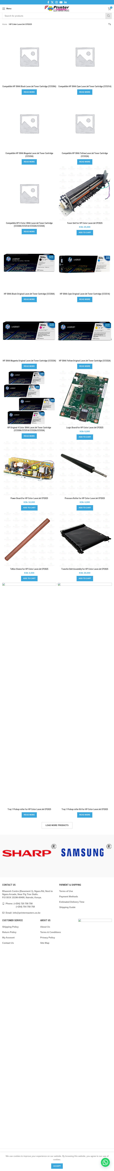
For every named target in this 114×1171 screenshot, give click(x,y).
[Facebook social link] (48, 2)
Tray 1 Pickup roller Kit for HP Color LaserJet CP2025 (85, 809)
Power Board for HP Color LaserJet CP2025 (29, 498)
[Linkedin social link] (65, 2)
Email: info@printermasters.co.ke (22, 912)
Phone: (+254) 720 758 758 (19, 903)
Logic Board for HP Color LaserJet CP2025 (84, 427)
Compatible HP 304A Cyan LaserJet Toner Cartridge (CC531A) (84, 86)
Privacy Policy (47, 937)
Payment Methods (68, 896)
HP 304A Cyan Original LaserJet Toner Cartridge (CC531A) (85, 294)
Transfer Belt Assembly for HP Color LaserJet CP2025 (84, 569)
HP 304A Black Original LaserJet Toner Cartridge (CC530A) (29, 294)
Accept (57, 1166)
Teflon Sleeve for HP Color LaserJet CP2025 (29, 569)
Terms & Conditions (50, 932)
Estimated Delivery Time (71, 902)
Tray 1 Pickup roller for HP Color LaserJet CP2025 (29, 809)
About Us (45, 927)
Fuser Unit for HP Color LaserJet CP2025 (84, 223)
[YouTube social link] (61, 2)
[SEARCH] (108, 16)
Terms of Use (66, 891)
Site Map (44, 943)
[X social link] (52, 2)
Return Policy (9, 932)
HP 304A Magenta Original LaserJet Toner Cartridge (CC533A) (29, 360)
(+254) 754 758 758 (18, 906)
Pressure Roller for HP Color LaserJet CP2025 (85, 498)
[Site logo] (57, 8)
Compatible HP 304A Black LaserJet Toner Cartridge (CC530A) (29, 86)
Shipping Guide (67, 907)
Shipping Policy (10, 927)
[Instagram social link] (56, 2)
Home (5, 24)
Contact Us (8, 943)
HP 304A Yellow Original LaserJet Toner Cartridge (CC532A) (85, 360)
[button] (85, 232)
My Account (8, 937)
